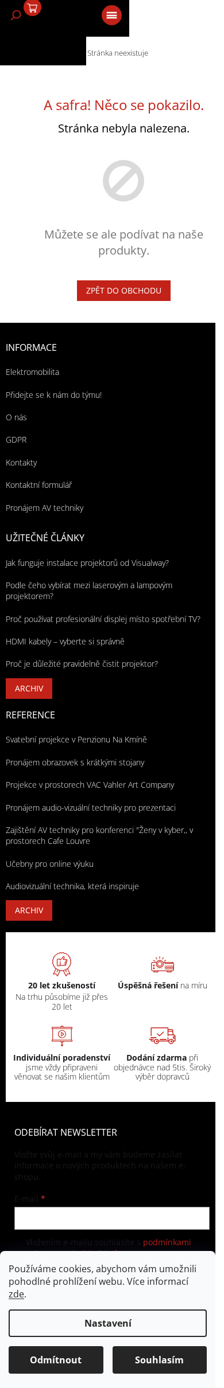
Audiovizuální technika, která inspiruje (72, 886)
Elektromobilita (32, 371)
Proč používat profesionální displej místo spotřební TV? (103, 618)
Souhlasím (159, 1360)
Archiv (29, 688)
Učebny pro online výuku (50, 863)
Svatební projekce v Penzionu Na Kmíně (76, 739)
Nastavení (108, 1323)
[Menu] (110, 14)
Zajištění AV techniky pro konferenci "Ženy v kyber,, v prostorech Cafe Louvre (99, 835)
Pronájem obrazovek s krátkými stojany (75, 762)
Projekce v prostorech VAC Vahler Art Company (90, 784)
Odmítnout (56, 1360)
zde (16, 1294)
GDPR (16, 439)
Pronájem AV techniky (44, 507)
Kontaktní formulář (39, 484)
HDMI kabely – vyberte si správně (65, 641)
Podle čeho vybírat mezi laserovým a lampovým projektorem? (89, 590)
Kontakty (21, 462)
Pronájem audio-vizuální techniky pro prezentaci (91, 807)
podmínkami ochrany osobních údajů (108, 1248)
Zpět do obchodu (123, 290)
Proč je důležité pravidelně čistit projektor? (82, 663)
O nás (16, 417)
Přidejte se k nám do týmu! (54, 394)
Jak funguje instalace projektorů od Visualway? (87, 562)
